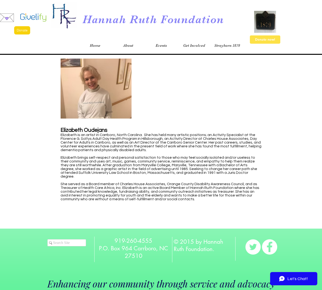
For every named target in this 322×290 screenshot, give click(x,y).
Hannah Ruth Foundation (153, 19)
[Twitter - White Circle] (253, 247)
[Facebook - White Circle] (269, 247)
